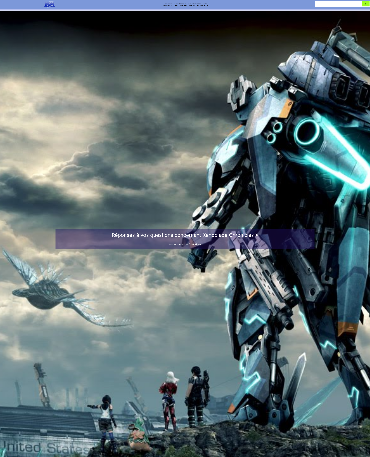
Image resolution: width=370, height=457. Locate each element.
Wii (197, 5)
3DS (201, 5)
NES (168, 5)
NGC (190, 5)
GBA (185, 5)
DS (194, 5)
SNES (176, 5)
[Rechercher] (366, 3)
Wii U (206, 5)
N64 (181, 5)
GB (172, 5)
